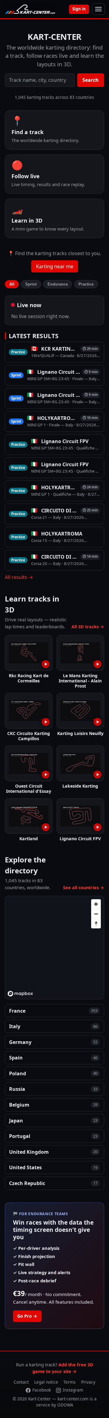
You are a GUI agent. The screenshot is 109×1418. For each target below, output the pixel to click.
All (12, 284)
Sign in (79, 9)
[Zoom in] (96, 904)
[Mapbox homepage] (20, 993)
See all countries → (83, 887)
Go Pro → (27, 1316)
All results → (19, 577)
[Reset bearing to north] (96, 923)
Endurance (58, 284)
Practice (86, 284)
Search (90, 80)
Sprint (31, 284)
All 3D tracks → (87, 626)
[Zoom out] (96, 914)
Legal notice (46, 1382)
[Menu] (98, 9)
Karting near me (54, 266)
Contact (21, 1382)
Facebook (41, 1390)
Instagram (73, 1390)
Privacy (88, 1382)
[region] (54, 948)
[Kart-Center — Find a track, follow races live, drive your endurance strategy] (30, 9)
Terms (69, 1382)
